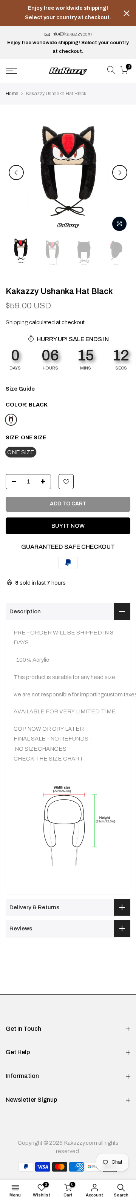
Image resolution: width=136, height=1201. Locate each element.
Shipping (17, 322)
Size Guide (20, 389)
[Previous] (16, 172)
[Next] (119, 172)
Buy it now (68, 526)
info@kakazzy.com (71, 34)
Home (12, 93)
